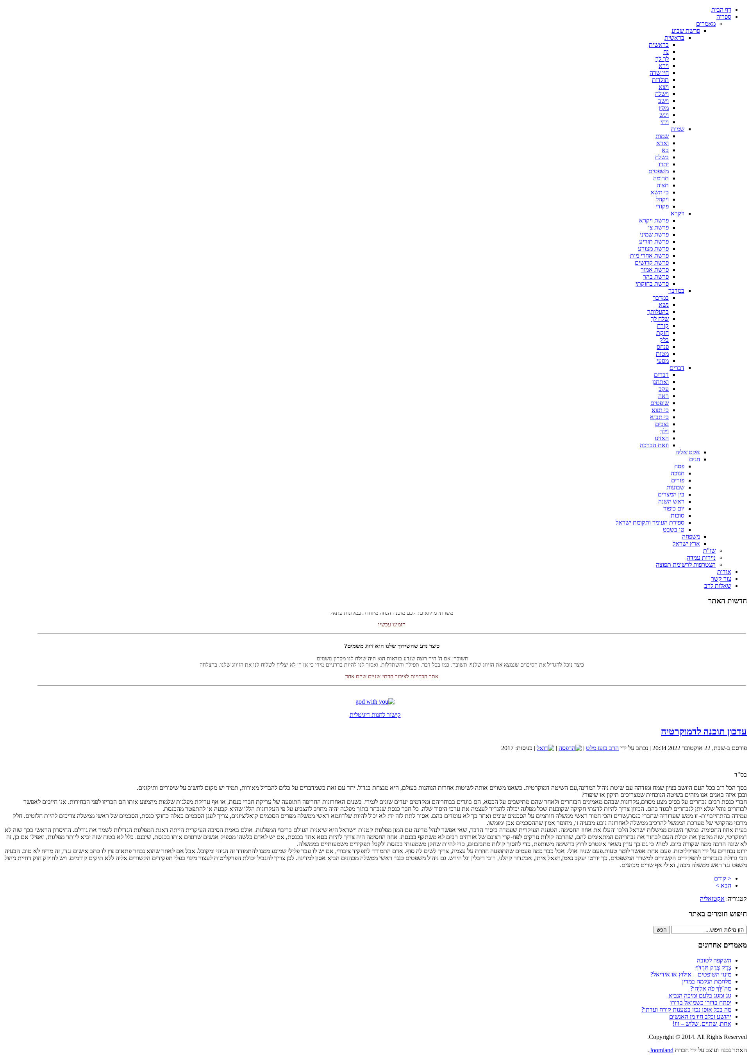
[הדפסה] (570, 748)
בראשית (674, 37)
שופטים (659, 403)
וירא (664, 65)
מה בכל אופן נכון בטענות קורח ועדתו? (686, 1009)
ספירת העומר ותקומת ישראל (650, 522)
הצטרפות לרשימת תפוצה (686, 564)
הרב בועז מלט (602, 748)
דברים (677, 368)
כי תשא (659, 192)
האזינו (662, 438)
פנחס (663, 346)
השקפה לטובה (714, 960)
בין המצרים (671, 494)
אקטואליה (687, 452)
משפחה (691, 536)
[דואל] (545, 748)
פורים (677, 480)
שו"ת (709, 550)
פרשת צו (658, 227)
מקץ (664, 108)
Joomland (661, 1050)
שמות (677, 129)
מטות (662, 353)
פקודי (662, 206)
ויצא (664, 87)
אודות (724, 571)
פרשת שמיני (654, 234)
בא (665, 150)
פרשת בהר (656, 276)
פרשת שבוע (685, 30)
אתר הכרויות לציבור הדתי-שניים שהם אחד (391, 669)
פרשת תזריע (654, 241)
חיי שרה (659, 72)
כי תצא (660, 410)
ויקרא (677, 213)
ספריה (723, 16)
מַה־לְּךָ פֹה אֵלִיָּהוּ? (710, 988)
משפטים (658, 171)
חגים (694, 459)
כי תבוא (659, 417)
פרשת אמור (655, 269)
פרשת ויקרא (654, 220)
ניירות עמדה (701, 557)
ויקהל (662, 199)
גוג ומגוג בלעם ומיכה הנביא (699, 995)
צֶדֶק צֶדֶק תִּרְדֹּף (713, 967)
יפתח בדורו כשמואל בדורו (700, 1002)
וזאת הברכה (654, 445)
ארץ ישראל (686, 543)
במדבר (676, 290)
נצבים (662, 424)
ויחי (665, 122)
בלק (664, 339)
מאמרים (706, 23)
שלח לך (660, 318)
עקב (664, 389)
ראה (663, 396)
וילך (664, 431)
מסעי (663, 360)
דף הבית (721, 9)
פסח (679, 466)
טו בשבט (673, 529)
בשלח (662, 157)
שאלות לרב (717, 585)
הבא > (723, 885)
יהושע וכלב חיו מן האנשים (700, 1016)
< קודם (722, 878)
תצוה (663, 185)
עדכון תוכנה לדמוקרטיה (704, 731)
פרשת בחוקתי (652, 283)
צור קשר (721, 578)
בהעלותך (658, 311)
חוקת (662, 332)
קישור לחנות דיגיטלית (375, 714)
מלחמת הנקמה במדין (706, 981)
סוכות (677, 515)
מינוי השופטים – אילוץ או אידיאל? (690, 974)
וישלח (662, 94)
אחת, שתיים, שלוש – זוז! (702, 1023)
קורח (663, 325)
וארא (662, 143)
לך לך (662, 58)
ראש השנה (671, 501)
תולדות (660, 79)
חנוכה (677, 473)
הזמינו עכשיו (391, 617)
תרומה (661, 178)
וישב (663, 101)
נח (666, 51)
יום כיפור (673, 508)
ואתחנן (660, 382)
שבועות (675, 487)
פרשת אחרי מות (649, 255)
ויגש (664, 115)
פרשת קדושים (652, 262)
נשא (664, 304)
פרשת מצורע (653, 248)
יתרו (664, 164)
